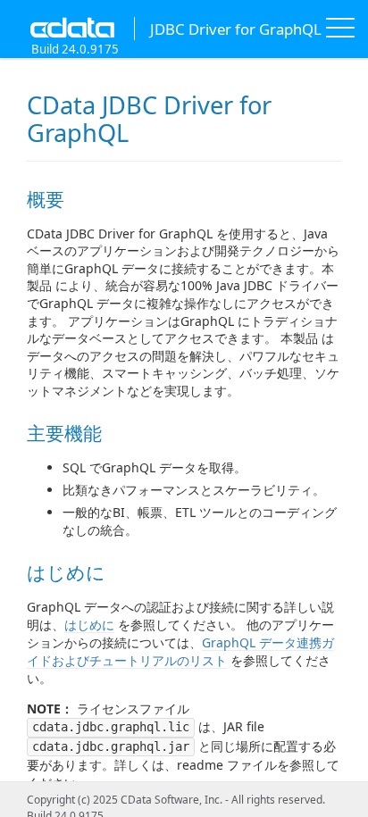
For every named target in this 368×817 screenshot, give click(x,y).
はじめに (89, 624)
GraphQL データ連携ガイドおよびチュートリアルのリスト (180, 651)
